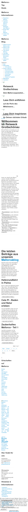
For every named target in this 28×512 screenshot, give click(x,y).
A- (4, 118)
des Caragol (4, 444)
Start (3, 348)
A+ (2, 118)
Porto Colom (4, 387)
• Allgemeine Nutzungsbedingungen (6, 491)
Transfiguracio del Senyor (4, 446)
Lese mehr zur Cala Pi (7, 321)
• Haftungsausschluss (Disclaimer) (6, 493)
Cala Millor (3, 373)
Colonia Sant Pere (4, 379)
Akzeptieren (3, 509)
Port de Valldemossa (4, 385)
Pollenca (3, 383)
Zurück (7, 348)
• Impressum (4, 487)
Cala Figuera (4, 372)
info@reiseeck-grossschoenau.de (5, 463)
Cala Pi (3, 376)
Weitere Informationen (14, 511)
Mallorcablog (10, 260)
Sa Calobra (4, 393)
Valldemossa (4, 395)
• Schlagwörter (4, 496)
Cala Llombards (5, 375)
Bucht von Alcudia (4, 440)
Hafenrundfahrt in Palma (7, 296)
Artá (2, 370)
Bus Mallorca (4, 442)
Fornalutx (3, 382)
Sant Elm (3, 392)
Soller (2, 389)
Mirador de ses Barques (4, 449)
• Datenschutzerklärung (6, 489)
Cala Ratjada (4, 377)
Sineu (2, 390)
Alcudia (3, 369)
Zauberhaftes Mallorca (7, 343)
